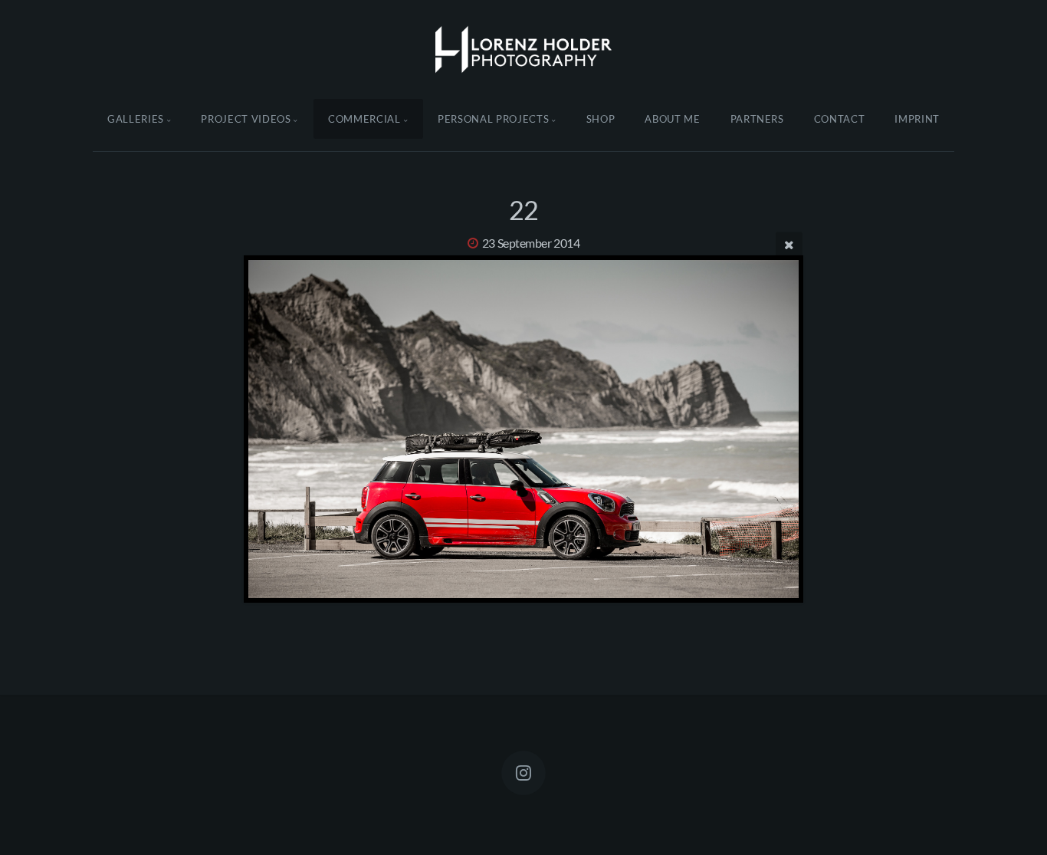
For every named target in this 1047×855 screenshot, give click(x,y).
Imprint (917, 119)
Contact (839, 119)
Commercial (364, 119)
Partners (757, 119)
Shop (600, 119)
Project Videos (245, 119)
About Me (672, 119)
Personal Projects (493, 119)
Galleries (135, 119)
